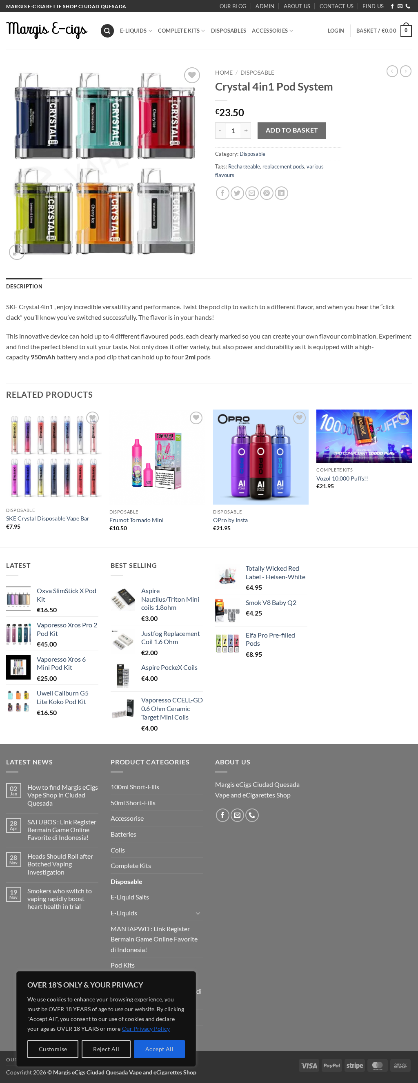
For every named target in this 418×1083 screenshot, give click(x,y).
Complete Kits (179, 30)
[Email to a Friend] (252, 193)
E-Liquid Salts (130, 897)
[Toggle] (198, 913)
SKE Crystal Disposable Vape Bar (47, 518)
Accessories (270, 30)
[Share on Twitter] (237, 193)
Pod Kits (123, 965)
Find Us (373, 6)
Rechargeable (244, 166)
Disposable (257, 72)
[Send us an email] (400, 6)
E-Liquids (133, 30)
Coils (118, 850)
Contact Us (337, 6)
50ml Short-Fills (133, 802)
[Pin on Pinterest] (266, 193)
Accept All (159, 1048)
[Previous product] (405, 71)
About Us (297, 6)
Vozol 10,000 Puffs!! (342, 478)
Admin (265, 6)
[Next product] (392, 71)
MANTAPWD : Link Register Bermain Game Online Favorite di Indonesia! (154, 939)
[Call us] (407, 6)
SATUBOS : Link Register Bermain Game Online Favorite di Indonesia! (61, 829)
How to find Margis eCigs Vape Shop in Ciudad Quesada (62, 794)
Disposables (229, 30)
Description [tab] (24, 286)
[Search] (107, 31)
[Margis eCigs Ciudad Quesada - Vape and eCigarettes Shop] (47, 30)
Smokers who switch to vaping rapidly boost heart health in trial (59, 898)
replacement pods (283, 166)
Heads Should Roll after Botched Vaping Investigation (60, 863)
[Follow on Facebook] (392, 6)
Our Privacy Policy (146, 1028)
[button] (336, 30)
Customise (53, 1048)
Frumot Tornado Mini (136, 519)
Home (224, 72)
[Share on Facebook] (222, 193)
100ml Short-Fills (135, 787)
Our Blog (233, 6)
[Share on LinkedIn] (281, 193)
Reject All (106, 1048)
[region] (106, 1019)
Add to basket (292, 130)
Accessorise (127, 818)
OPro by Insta (230, 519)
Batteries (123, 834)
